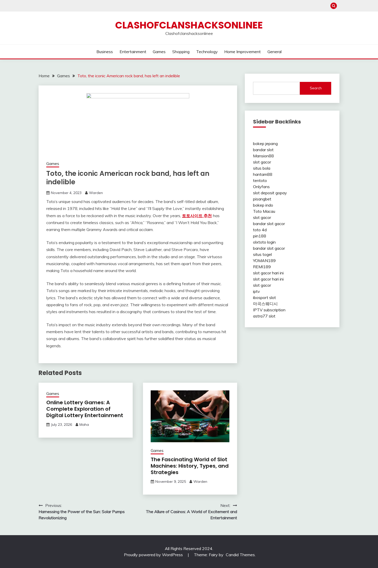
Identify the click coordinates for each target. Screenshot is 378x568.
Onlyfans (261, 186)
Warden (96, 192)
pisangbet (262, 198)
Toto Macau (264, 211)
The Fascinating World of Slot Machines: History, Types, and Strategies (190, 466)
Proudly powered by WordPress (154, 554)
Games (159, 51)
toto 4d (260, 229)
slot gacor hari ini (268, 272)
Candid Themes (240, 554)
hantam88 (262, 174)
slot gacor (262, 162)
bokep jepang (265, 143)
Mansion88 (263, 155)
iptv (256, 291)
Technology (207, 51)
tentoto (260, 180)
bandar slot (263, 149)
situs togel (262, 254)
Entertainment (133, 51)
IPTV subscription (269, 309)
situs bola (261, 168)
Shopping (181, 51)
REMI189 (262, 266)
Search (316, 88)
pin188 (259, 235)
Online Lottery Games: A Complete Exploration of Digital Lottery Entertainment (84, 409)
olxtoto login (264, 242)
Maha (84, 424)
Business (104, 51)
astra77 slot (264, 316)
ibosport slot (264, 297)
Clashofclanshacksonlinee (189, 25)
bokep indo (263, 205)
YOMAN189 (264, 260)
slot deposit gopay (270, 192)
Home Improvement (242, 51)
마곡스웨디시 (265, 303)
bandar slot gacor (269, 223)
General (274, 51)
